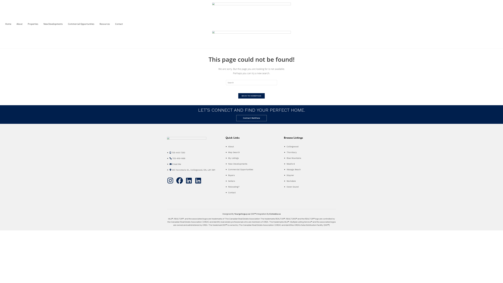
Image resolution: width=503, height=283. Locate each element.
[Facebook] (179, 180)
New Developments (53, 24)
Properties (33, 24)
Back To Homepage (251, 96)
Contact (119, 24)
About (20, 24)
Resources (105, 24)
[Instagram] (170, 180)
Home (8, 24)
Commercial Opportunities (81, 24)
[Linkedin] (189, 180)
